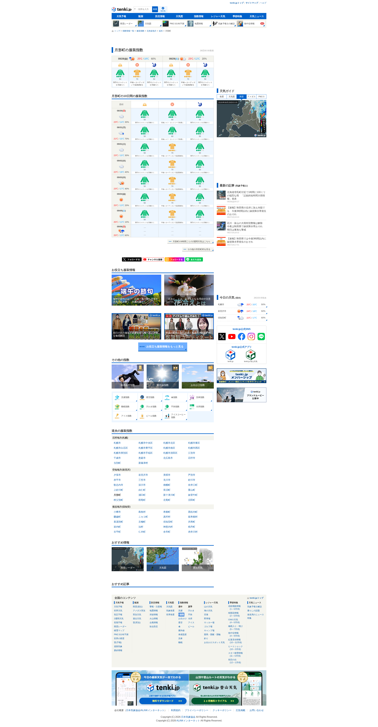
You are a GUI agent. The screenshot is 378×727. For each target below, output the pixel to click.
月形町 (117, 495)
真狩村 (166, 516)
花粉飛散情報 (234, 607)
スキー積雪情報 (235, 654)
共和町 (191, 521)
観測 (140, 16)
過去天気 (137, 618)
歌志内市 (118, 485)
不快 (190, 614)
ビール (191, 626)
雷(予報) (118, 642)
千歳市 (117, 458)
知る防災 (154, 626)
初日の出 (234, 661)
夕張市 (117, 475)
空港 (206, 614)
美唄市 (166, 475)
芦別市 (191, 475)
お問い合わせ (257, 710)
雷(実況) (137, 622)
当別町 (117, 463)
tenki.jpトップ (237, 3)
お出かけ (182, 618)
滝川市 (166, 480)
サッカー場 (209, 622)
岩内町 (117, 526)
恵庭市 (142, 458)
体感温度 (182, 634)
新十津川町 (169, 495)
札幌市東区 (194, 443)
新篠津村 (143, 463)
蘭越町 (117, 516)
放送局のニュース (255, 614)
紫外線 (181, 630)
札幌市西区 (194, 448)
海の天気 (208, 610)
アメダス (251, 96)
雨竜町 (142, 500)
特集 (249, 618)
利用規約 (175, 710)
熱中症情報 (234, 634)
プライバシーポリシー (196, 710)
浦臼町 (142, 495)
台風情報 (154, 622)
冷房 (190, 618)
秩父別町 (118, 500)
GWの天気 (234, 621)
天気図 (179, 16)
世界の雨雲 (119, 638)
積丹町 (191, 526)
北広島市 (168, 458)
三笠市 (142, 480)
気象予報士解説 (254, 606)
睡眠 (180, 642)
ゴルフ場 (208, 626)
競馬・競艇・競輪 (212, 634)
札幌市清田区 (170, 453)
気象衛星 (170, 610)
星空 (180, 622)
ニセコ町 (143, 516)
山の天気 (208, 606)
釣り (206, 638)
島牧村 (142, 512)
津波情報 (154, 614)
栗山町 (191, 490)
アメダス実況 (139, 610)
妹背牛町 (193, 495)
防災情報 (160, 16)
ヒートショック (235, 647)
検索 (155, 9)
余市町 (166, 532)
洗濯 (180, 610)
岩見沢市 (143, 475)
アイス (191, 622)
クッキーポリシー (222, 710)
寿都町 (166, 512)
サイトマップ (252, 3)
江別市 (191, 453)
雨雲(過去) (138, 606)
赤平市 (117, 480)
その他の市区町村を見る (199, 249)
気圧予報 (118, 614)
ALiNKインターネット (152, 710)
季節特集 (237, 16)
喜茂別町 (118, 521)
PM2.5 (261, 96)
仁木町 (142, 532)
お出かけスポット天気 (214, 642)
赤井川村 (193, 532)
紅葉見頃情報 (235, 641)
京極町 (142, 521)
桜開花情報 (234, 614)
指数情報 (198, 16)
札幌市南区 (169, 448)
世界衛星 (170, 614)
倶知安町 (168, 521)
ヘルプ (263, 3)
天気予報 (121, 16)
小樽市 (117, 512)
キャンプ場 (209, 630)
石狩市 (191, 458)
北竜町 (166, 500)
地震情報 (154, 610)
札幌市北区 (169, 443)
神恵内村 (168, 526)
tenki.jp (122, 10)
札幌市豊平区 (146, 448)
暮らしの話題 (253, 610)
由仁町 (142, 490)
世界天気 (118, 610)
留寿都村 (193, 516)
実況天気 (137, 614)
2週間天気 (118, 618)
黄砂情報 (118, 650)
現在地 (163, 11)
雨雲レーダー (120, 626)
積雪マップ (119, 630)
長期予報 (118, 622)
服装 (182, 614)
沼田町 (191, 500)
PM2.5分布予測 (121, 634)
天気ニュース (257, 16)
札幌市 (117, 443)
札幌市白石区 (121, 448)
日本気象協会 (133, 710)
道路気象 (118, 646)
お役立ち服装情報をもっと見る (165, 346)
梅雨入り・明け (235, 627)
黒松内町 (193, 512)
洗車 (180, 638)
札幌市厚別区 (121, 453)
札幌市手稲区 (146, 453)
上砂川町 (118, 490)
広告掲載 (240, 710)
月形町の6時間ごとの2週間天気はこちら (191, 241)
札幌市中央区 (146, 443)
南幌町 (166, 485)
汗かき (191, 610)
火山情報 (154, 618)
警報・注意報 (156, 606)
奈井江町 (193, 485)
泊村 (141, 526)
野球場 (207, 618)
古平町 (117, 532)
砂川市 (191, 480)
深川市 (142, 485)
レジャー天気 (218, 16)
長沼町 (166, 490)
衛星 (222, 96)
